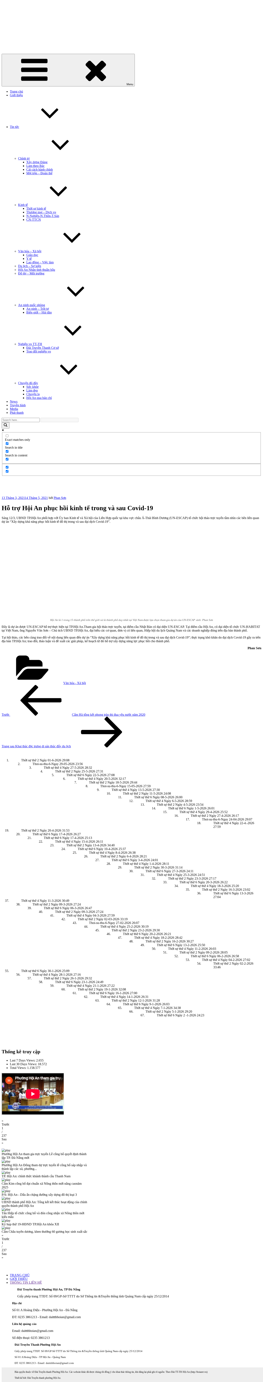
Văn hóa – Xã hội (29, 251)
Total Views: (18, 1068)
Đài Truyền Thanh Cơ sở (42, 347)
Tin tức (14, 127)
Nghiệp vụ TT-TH (30, 344)
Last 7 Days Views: (23, 1060)
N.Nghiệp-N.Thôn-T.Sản (42, 216)
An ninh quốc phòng (31, 305)
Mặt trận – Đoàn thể (39, 173)
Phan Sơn (60, 498)
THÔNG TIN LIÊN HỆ (26, 1282)
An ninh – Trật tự (37, 308)
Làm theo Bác (35, 166)
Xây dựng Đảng (36, 162)
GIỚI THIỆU (19, 1279)
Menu (130, 84)
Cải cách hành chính (39, 169)
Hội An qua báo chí (39, 398)
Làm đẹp (32, 390)
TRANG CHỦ (20, 1275)
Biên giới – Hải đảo (39, 312)
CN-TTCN (33, 219)
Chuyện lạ (33, 394)
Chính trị (24, 158)
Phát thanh (17, 412)
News (13, 401)
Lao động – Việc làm (40, 262)
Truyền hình (18, 405)
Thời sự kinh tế (36, 208)
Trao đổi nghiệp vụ (38, 351)
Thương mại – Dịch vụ (41, 212)
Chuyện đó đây (28, 383)
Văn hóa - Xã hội (74, 683)
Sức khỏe (32, 386)
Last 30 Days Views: (24, 1064)
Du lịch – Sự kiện (29, 266)
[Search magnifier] (5, 425)
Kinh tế (23, 205)
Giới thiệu (16, 95)
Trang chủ (16, 91)
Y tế (29, 258)
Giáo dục (32, 255)
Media (14, 409)
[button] (131, 1122)
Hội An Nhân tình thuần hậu (36, 269)
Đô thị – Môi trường (31, 273)
